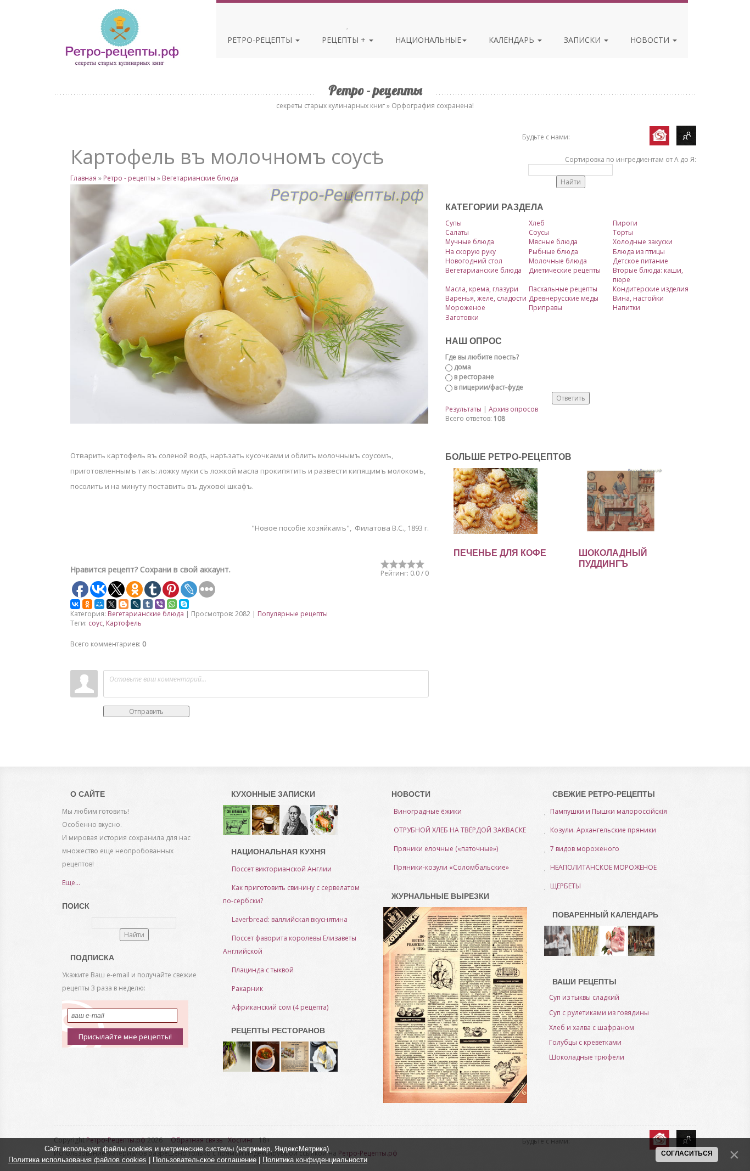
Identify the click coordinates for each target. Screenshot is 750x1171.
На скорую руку (470, 251)
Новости (650, 40)
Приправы (545, 307)
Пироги (625, 223)
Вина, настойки (638, 298)
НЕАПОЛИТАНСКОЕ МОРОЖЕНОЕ (603, 867)
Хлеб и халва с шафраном (591, 1027)
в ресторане (474, 376)
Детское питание (640, 261)
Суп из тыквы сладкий (584, 997)
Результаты (463, 409)
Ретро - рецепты (129, 178)
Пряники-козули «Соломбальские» (451, 867)
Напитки (626, 307)
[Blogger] (123, 604)
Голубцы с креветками (585, 1042)
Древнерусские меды (563, 298)
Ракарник (247, 988)
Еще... (71, 882)
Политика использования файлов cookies (77, 1160)
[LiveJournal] (136, 604)
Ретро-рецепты (260, 40)
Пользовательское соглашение (204, 1160)
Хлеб (537, 223)
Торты (623, 232)
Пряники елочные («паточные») (446, 848)
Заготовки (462, 317)
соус (95, 623)
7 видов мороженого (584, 848)
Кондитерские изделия (651, 289)
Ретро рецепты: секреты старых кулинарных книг (121, 37)
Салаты (457, 232)
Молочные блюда (558, 261)
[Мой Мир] (99, 604)
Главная (83, 178)
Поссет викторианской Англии (282, 869)
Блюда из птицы (639, 251)
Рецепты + (345, 40)
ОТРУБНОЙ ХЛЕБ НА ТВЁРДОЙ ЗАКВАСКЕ (460, 830)
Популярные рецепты (293, 613)
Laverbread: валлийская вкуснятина (290, 919)
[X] (111, 604)
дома (462, 366)
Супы (453, 223)
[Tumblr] (148, 604)
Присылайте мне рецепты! (125, 1036)
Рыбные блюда (553, 251)
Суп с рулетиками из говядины (599, 1012)
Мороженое (465, 307)
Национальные (428, 40)
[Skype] (184, 604)
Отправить (146, 711)
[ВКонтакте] (75, 604)
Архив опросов (513, 409)
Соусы (539, 232)
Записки (583, 40)
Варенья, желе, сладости (486, 298)
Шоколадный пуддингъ (613, 558)
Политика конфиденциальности (314, 1160)
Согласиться (687, 1153)
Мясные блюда (553, 241)
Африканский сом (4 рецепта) (280, 1007)
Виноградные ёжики (428, 811)
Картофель (124, 623)
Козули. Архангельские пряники (603, 830)
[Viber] (160, 604)
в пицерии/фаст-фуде (488, 387)
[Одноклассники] (87, 604)
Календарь (512, 40)
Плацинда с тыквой (263, 970)
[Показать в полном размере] (249, 304)
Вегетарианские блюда (200, 178)
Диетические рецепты (565, 270)
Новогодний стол (473, 261)
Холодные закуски (643, 241)
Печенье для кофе (500, 553)
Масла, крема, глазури (481, 289)
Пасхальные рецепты (563, 289)
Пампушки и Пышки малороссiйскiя (608, 811)
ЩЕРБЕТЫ (565, 886)
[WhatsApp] (172, 604)
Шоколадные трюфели (586, 1057)
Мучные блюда (469, 241)
